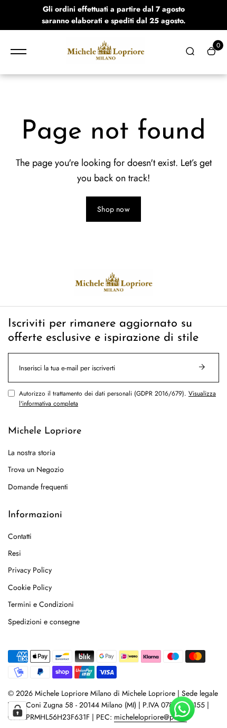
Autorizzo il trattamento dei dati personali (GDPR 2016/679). (117, 398)
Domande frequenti (38, 486)
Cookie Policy (30, 587)
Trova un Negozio (36, 469)
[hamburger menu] (18, 51)
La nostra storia (31, 452)
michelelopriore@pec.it (150, 717)
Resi (14, 553)
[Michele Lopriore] (105, 52)
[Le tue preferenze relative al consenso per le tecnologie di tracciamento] (17, 711)
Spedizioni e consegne (44, 621)
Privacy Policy (30, 570)
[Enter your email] (202, 368)
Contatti (20, 536)
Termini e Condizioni (41, 604)
